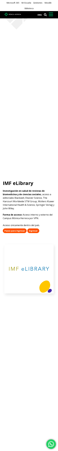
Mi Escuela (26, 2)
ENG (40, 14)
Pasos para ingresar (15, 230)
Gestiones (37, 2)
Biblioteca (29, 8)
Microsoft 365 (12, 2)
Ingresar (33, 230)
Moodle (48, 2)
